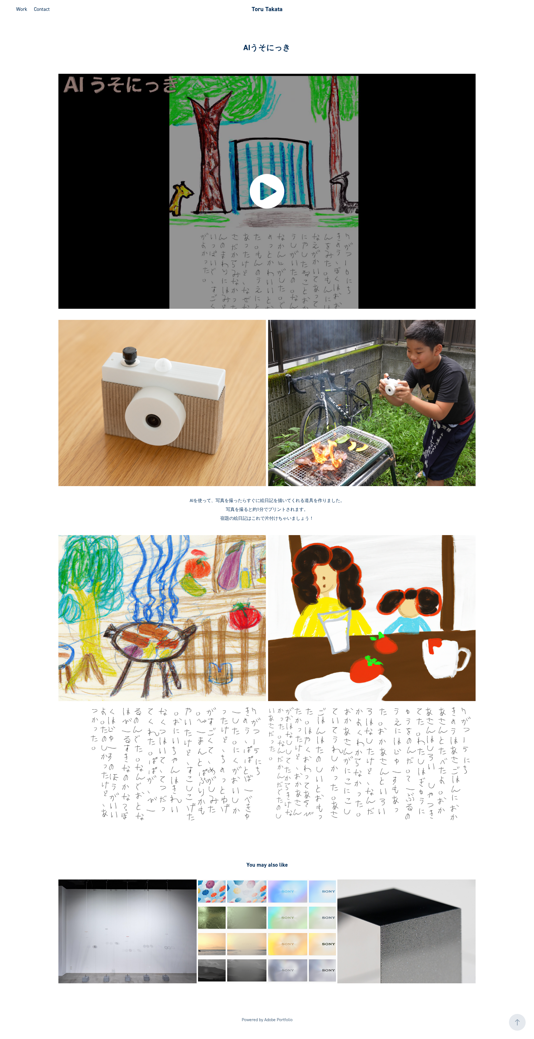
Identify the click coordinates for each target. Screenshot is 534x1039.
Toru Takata (267, 9)
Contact (42, 9)
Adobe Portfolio (278, 1019)
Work (21, 9)
